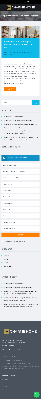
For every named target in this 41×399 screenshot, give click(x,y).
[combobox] (20, 165)
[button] (37, 395)
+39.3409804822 (33, 2)
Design (30, 52)
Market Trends (9, 266)
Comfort (7, 255)
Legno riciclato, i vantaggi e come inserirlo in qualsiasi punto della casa (20, 44)
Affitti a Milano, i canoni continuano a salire (18, 120)
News (6, 270)
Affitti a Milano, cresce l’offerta (14, 116)
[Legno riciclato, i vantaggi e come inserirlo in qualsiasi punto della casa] (20, 36)
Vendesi (4, 379)
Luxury (6, 263)
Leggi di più (10, 89)
